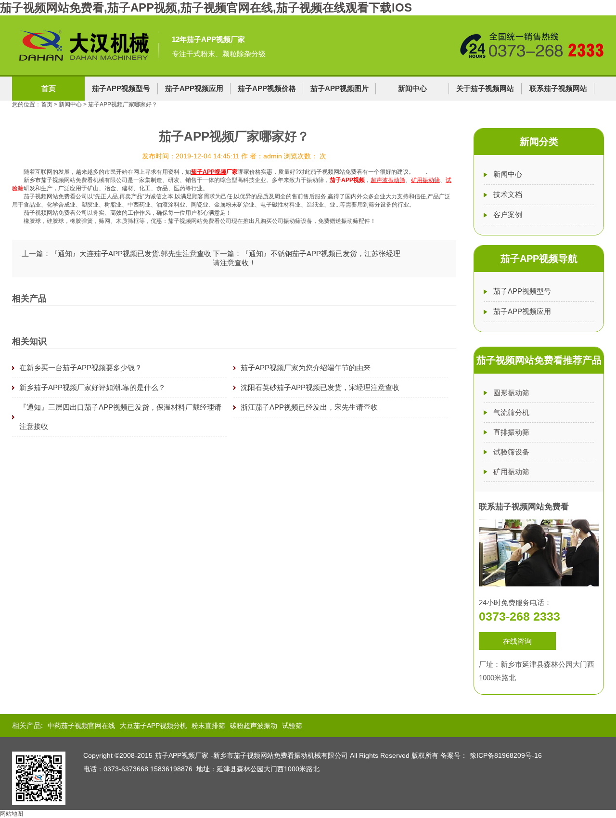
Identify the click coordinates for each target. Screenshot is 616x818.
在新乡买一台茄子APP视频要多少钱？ (80, 368)
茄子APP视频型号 (121, 88)
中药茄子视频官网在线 (81, 725)
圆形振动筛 (511, 393)
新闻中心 (412, 88)
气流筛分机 (511, 412)
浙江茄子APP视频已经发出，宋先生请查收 (309, 407)
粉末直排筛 (208, 725)
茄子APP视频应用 (194, 88)
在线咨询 (517, 641)
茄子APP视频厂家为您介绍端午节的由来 (306, 368)
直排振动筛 (511, 432)
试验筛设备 (511, 452)
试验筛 (292, 725)
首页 (48, 88)
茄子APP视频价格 (267, 88)
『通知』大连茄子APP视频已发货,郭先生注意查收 (131, 253)
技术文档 (507, 194)
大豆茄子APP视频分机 (153, 725)
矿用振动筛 (511, 471)
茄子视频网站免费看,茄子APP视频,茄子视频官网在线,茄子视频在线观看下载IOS (206, 7)
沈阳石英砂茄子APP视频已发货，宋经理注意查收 (320, 387)
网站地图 (11, 813)
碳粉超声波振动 (253, 725)
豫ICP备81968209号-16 (506, 755)
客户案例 (507, 214)
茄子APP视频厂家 (181, 755)
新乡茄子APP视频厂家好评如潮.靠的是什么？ (92, 387)
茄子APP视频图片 (339, 88)
